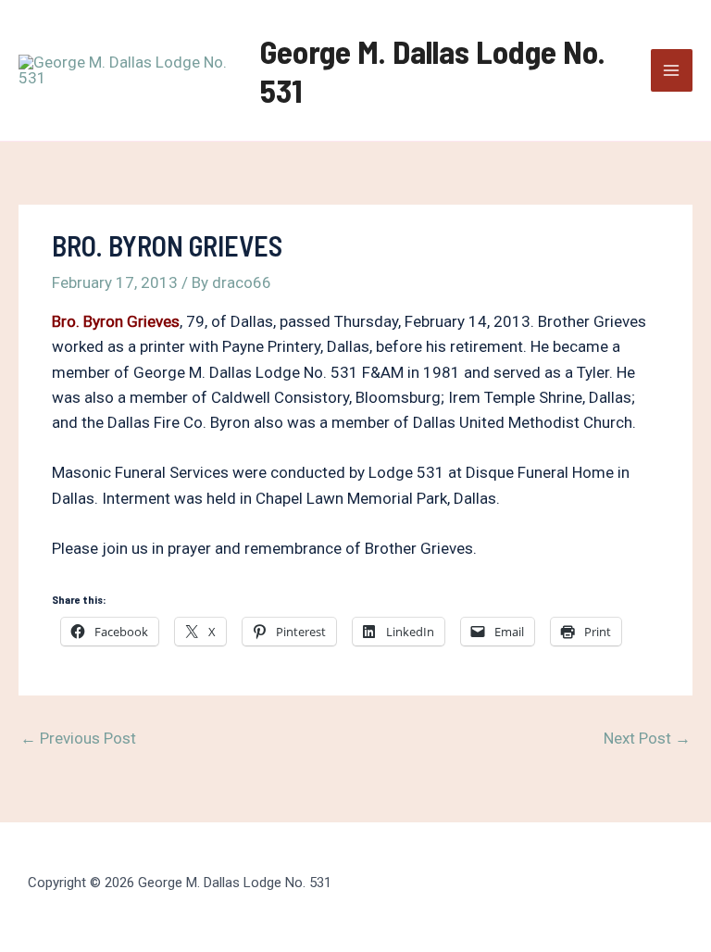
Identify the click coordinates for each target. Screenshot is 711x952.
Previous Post (78, 738)
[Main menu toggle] (672, 70)
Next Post (647, 738)
